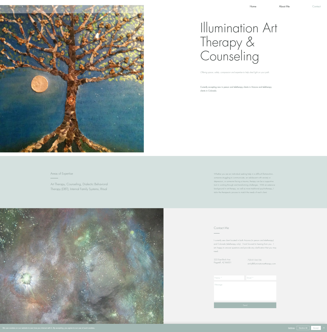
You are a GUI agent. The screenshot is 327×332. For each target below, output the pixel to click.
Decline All (303, 328)
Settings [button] (291, 328)
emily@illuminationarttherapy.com (262, 263)
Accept (316, 328)
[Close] (323, 328)
